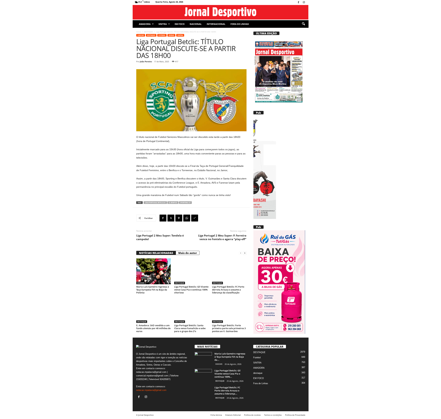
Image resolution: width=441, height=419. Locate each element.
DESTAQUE (148, 32)
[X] (170, 218)
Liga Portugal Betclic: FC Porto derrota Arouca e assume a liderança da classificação (228, 289)
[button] (303, 24)
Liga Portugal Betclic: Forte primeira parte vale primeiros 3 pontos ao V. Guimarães (229, 328)
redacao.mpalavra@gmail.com (151, 390)
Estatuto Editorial (233, 415)
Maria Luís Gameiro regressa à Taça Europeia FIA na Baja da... (229, 356)
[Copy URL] (194, 218)
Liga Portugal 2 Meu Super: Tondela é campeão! (160, 237)
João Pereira (146, 61)
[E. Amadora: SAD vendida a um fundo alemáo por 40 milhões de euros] (153, 310)
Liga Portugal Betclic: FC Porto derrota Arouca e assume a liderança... (227, 390)
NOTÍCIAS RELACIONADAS (156, 253)
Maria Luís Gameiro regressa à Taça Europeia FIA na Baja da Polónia (152, 289)
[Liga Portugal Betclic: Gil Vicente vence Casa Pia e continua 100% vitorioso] (191, 271)
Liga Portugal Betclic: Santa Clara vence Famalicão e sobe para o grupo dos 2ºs (190, 328)
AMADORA (145, 24)
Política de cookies (252, 415)
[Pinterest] (178, 218)
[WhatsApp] (186, 218)
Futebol (161, 35)
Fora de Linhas (239, 24)
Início (138, 32)
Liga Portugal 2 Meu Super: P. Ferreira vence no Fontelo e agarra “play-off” (222, 237)
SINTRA (162, 24)
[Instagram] (304, 2)
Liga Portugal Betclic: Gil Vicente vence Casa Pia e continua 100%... (227, 373)
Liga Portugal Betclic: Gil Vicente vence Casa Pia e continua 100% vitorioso (191, 289)
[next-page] (245, 253)
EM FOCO (179, 24)
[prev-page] (240, 253)
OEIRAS (171, 35)
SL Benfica (173, 202)
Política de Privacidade (295, 415)
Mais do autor (187, 253)
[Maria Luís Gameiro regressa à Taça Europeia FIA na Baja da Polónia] (153, 271)
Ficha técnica (216, 415)
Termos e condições (273, 415)
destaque (257, 373)
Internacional (216, 24)
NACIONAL (196, 24)
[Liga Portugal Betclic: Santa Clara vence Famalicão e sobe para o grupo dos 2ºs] (191, 310)
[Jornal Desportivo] (221, 12)
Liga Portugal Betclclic (155, 202)
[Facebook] (298, 2)
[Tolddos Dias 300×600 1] (279, 282)
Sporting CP (185, 202)
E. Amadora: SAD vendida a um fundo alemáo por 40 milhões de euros (153, 328)
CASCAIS (140, 35)
